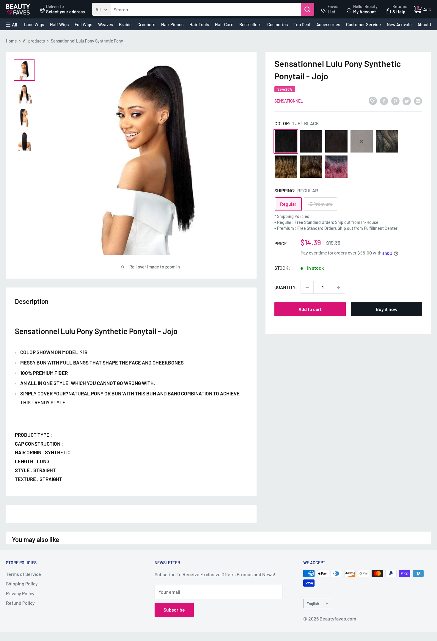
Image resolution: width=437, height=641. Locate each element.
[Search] (307, 9)
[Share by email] (418, 100)
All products (34, 40)
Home (11, 40)
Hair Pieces (172, 24)
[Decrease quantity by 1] (307, 287)
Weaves (105, 24)
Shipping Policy (22, 583)
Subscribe (174, 609)
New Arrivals (399, 24)
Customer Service (363, 24)
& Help (398, 11)
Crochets (146, 24)
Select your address (65, 11)
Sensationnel (288, 100)
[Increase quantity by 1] (338, 287)
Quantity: (285, 287)
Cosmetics (277, 24)
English (312, 603)
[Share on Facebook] (384, 100)
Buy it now (386, 309)
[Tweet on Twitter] (407, 100)
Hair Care (224, 24)
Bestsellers (250, 24)
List (331, 11)
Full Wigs (83, 24)
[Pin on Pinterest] (395, 100)
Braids (125, 24)
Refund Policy (20, 603)
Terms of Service (23, 574)
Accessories (328, 24)
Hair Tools (199, 24)
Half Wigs (59, 24)
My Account (364, 11)
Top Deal (302, 24)
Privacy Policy (20, 593)
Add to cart (310, 309)
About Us (426, 24)
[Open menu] (11, 25)
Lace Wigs (34, 24)
